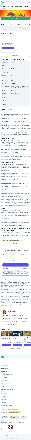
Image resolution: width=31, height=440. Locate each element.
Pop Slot (3, 386)
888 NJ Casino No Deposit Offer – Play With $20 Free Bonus (8, 45)
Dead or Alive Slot (5, 383)
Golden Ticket (6, 338)
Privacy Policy (6, 435)
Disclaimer (3, 402)
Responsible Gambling (6, 405)
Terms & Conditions (15, 435)
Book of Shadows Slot (6, 374)
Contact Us (4, 399)
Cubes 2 (15, 338)
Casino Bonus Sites (5, 352)
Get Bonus (7, 48)
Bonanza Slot (4, 365)
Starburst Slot (4, 368)
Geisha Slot (4, 371)
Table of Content (7, 109)
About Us (3, 396)
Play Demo (16, 19)
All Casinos (14, 55)
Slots (11, 352)
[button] (11, 348)
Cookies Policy (25, 435)
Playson (4, 8)
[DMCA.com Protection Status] (4, 412)
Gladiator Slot (4, 377)
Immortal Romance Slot (7, 389)
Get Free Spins (6, 345)
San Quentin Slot (5, 380)
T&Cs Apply (4, 50)
